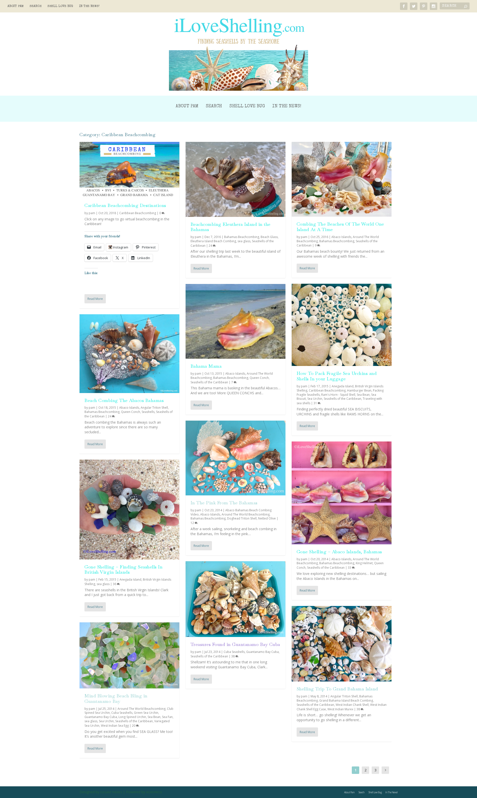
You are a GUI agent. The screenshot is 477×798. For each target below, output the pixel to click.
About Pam (15, 6)
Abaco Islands (129, 407)
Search (35, 6)
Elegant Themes (111, 792)
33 (350, 567)
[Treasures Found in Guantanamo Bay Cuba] (235, 599)
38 (233, 656)
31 (316, 403)
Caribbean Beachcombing (137, 213)
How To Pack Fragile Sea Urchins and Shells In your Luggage (337, 376)
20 (134, 725)
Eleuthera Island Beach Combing (213, 241)
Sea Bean (154, 717)
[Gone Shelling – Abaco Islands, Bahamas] (342, 492)
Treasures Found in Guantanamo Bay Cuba (235, 644)
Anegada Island (130, 579)
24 (110, 416)
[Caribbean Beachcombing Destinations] (129, 170)
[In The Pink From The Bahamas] (235, 458)
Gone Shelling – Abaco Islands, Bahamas (339, 552)
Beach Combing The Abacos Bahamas (124, 400)
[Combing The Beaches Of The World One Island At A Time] (342, 179)
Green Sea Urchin (146, 713)
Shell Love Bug (60, 6)
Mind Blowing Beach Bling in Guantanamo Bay (116, 698)
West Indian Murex (340, 709)
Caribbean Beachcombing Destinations (125, 205)
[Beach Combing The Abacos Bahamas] (129, 353)
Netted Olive (267, 518)
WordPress (154, 792)
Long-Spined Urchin (132, 717)
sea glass (103, 584)
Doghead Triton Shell (242, 518)
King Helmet (364, 563)
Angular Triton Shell (154, 407)
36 (115, 584)
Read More (95, 299)
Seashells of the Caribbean (134, 721)
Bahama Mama (206, 366)
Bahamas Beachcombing (101, 412)
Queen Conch (130, 412)
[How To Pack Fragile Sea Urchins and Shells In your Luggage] (342, 325)
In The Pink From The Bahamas (224, 503)
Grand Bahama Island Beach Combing (346, 700)
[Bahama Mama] (235, 321)
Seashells (148, 412)
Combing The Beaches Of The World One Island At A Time (340, 226)
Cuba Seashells (121, 713)
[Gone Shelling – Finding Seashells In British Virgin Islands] (129, 509)
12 (193, 523)
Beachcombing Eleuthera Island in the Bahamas (231, 227)
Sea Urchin (106, 721)
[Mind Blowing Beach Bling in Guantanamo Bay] (129, 655)
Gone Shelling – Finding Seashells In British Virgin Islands (123, 569)
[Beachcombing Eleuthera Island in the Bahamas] (235, 179)
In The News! (89, 6)
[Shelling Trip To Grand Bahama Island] (342, 643)
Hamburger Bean (359, 390)
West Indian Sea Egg (115, 725)
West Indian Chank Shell (352, 705)
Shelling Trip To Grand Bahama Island (337, 689)
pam (92, 213)
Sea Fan (167, 717)
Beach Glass (269, 237)
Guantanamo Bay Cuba (100, 717)
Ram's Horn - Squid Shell (338, 395)
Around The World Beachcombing (141, 709)
